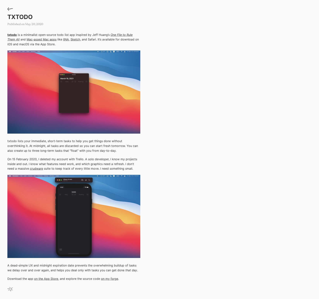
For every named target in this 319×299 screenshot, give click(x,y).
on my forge (109, 279)
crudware (36, 168)
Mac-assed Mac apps (41, 39)
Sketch (75, 39)
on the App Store (46, 279)
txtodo (20, 17)
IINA (66, 39)
